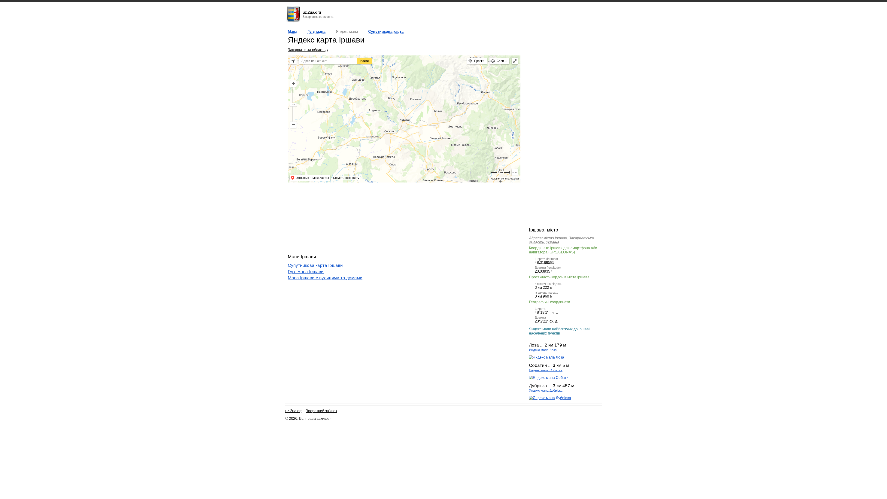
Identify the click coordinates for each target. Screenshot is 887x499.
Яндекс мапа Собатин (545, 370)
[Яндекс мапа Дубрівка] (550, 398)
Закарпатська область (306, 50)
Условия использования (505, 178)
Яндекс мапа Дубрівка (545, 390)
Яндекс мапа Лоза (543, 350)
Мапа (292, 31)
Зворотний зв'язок (321, 411)
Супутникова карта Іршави (315, 265)
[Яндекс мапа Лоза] (546, 357)
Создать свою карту (346, 178)
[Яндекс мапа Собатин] (550, 378)
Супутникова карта (386, 31)
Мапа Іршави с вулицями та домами (325, 277)
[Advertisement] (404, 218)
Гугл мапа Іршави (306, 271)
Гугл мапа (316, 31)
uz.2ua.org (294, 411)
